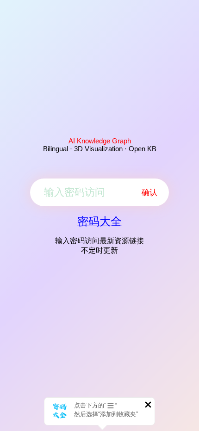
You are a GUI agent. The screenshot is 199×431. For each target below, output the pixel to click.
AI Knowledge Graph (99, 141)
